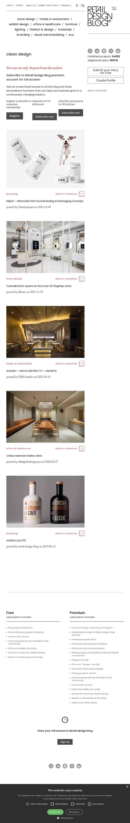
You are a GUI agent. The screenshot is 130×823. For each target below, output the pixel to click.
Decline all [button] (74, 812)
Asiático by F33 (16, 540)
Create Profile (105, 80)
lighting (20, 29)
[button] (27, 804)
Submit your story (48, 5)
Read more (82, 798)
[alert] (65, 803)
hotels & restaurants (54, 19)
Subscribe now (45, 116)
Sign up (65, 742)
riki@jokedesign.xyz (29, 461)
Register (15, 116)
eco (71, 35)
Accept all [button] (55, 812)
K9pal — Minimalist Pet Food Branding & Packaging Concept (44, 201)
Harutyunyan (26, 207)
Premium (65, 5)
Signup (19, 5)
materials (65, 29)
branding (23, 35)
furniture (71, 24)
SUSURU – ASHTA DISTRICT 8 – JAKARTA (31, 371)
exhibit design (19, 24)
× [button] (127, 787)
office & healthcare (47, 24)
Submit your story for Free (105, 71)
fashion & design (42, 29)
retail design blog (28, 546)
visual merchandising (49, 35)
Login (9, 5)
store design (26, 19)
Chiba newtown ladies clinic (24, 456)
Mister (22, 292)
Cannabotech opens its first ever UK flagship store (38, 286)
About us (30, 5)
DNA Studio (25, 377)
